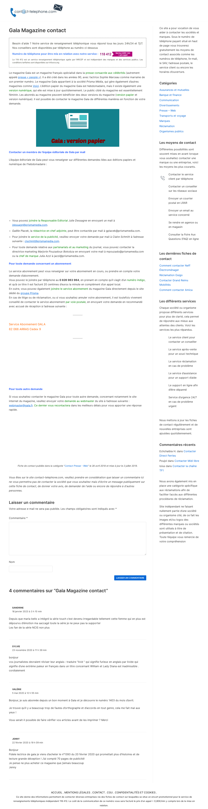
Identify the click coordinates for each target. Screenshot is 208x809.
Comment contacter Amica (176, 289)
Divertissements (169, 105)
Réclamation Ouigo (171, 275)
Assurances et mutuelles (174, 89)
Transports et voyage (172, 115)
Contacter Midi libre (187, 460)
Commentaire (18, 518)
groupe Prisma (29, 293)
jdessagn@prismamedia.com (29, 225)
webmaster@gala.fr (21, 405)
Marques (164, 121)
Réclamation (167, 126)
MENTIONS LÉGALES (77, 792)
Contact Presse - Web (76, 465)
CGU (110, 792)
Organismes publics (171, 131)
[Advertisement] (77, 192)
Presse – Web (167, 110)
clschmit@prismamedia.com (42, 241)
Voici (36, 86)
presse (29, 77)
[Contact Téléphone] (37, 10)
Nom (12, 561)
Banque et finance (170, 95)
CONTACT (98, 792)
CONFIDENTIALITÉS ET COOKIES (135, 792)
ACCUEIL (56, 792)
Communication (169, 100)
